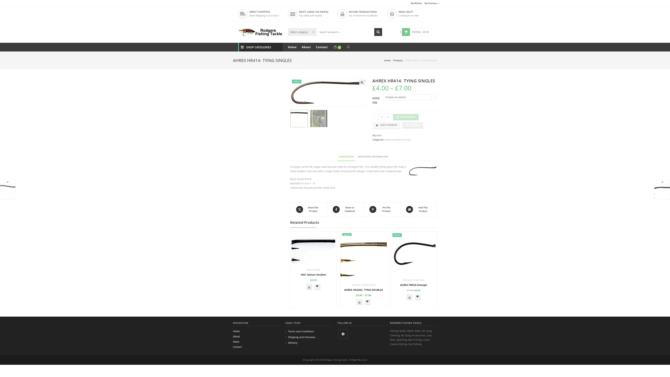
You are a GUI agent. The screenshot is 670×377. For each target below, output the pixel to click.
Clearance (389, 139)
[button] (362, 82)
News (236, 341)
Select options (309, 287)
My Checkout (431, 3)
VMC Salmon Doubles (313, 274)
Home (236, 331)
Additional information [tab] (373, 156)
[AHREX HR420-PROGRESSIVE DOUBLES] (662, 192)
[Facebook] (343, 334)
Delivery (292, 342)
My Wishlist (416, 3)
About (236, 336)
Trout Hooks (419, 280)
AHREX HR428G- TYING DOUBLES (363, 289)
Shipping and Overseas (301, 337)
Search (378, 32)
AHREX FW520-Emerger (413, 285)
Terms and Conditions (301, 331)
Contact (237, 347)
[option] (299, 118)
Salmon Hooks (403, 139)
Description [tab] (346, 156)
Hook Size (376, 100)
